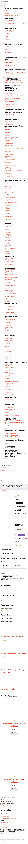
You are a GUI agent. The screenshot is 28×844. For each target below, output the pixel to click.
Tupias (6, 207)
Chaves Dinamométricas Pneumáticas (13, 98)
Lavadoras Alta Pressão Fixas (11, 433)
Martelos (7, 194)
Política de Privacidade (7, 815)
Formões (7, 348)
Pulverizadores (8, 245)
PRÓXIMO (16, 497)
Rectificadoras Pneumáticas (10, 103)
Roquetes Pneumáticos (10, 104)
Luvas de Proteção (9, 35)
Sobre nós (5, 812)
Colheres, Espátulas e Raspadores (12, 369)
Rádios (6, 212)
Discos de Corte (8, 282)
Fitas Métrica (7, 346)
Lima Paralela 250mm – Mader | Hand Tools (14, 781)
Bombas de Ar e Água (9, 189)
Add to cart (21, 535)
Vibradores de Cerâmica (10, 176)
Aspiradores (7, 129)
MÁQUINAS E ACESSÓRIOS (8, 124)
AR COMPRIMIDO (6, 77)
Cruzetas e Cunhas (9, 370)
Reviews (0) (22, 546)
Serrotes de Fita (20, 170)
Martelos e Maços (8, 353)
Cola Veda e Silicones (9, 367)
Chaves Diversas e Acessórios (11, 325)
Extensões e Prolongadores (10, 285)
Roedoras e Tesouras (9, 169)
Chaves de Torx (8, 340)
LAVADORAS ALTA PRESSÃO (15, 430)
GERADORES (5, 111)
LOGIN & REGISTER (4, 458)
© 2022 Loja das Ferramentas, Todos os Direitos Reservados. (12, 839)
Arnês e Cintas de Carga (15, 30)
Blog (3, 825)
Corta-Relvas (7, 228)
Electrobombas (8, 231)
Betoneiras (7, 132)
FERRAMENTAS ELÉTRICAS (15, 126)
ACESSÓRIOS (10, 268)
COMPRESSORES (11, 79)
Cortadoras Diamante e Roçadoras (12, 137)
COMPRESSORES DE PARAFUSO (12, 86)
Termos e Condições (7, 816)
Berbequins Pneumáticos (10, 93)
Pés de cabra (7, 386)
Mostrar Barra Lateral (6, 490)
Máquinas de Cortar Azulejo (10, 380)
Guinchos (7, 153)
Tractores (7, 251)
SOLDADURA (5, 43)
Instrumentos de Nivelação (10, 356)
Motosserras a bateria (9, 239)
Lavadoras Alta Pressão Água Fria (12, 432)
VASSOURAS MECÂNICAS (14, 440)
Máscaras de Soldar (21, 72)
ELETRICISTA (10, 404)
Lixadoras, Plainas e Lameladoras (11, 205)
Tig (6, 49)
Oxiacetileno (7, 64)
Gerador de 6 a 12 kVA (9, 116)
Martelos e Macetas (9, 383)
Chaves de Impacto (9, 327)
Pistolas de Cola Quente (10, 164)
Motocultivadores (8, 236)
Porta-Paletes (8, 305)
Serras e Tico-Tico (10, 170)
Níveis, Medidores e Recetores (11, 196)
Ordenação (7, 354)
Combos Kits (7, 135)
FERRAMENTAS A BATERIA (15, 180)
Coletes (25, 23)
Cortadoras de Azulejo (9, 139)
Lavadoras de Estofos (9, 154)
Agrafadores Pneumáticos (10, 92)
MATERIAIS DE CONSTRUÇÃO (16, 363)
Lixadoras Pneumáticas (10, 96)
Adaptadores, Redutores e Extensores (13, 276)
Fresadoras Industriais (9, 151)
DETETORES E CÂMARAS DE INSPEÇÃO (15, 454)
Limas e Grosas (8, 359)
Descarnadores (8, 410)
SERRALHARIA (10, 398)
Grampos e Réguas (9, 290)
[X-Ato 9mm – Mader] (6, 682)
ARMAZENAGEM (11, 303)
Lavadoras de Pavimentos (20, 153)
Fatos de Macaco (8, 25)
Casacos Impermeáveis (10, 23)
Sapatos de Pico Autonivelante (11, 15)
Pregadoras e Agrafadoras (10, 197)
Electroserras (8, 240)
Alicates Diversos (8, 420)
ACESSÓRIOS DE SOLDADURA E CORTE (16, 59)
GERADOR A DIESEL (12, 119)
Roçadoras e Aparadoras (10, 248)
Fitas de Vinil (7, 343)
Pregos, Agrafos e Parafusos (11, 293)
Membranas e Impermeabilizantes (12, 381)
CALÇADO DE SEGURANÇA (14, 9)
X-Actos (7, 391)
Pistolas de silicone (9, 199)
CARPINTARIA (10, 335)
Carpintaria (13, 485)
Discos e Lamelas (8, 284)
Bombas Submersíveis (9, 224)
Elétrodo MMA (8, 46)
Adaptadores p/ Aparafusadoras (11, 277)
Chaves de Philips (8, 338)
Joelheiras (7, 39)
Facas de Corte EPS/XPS (10, 373)
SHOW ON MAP (3, 470)
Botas (6, 10)
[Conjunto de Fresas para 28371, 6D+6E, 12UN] (6, 663)
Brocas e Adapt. (8, 279)
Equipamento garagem (19, 422)
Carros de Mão (8, 188)
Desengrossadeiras (9, 143)
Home (3, 485)
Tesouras (7, 250)
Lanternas (7, 213)
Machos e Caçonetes (9, 332)
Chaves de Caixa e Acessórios (11, 329)
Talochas (7, 378)
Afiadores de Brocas (9, 128)
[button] (26, 483)
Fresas (6, 288)
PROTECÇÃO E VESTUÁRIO (15, 69)
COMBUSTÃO (10, 257)
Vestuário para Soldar (9, 74)
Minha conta (5, 822)
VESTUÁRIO (9, 19)
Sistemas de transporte (10, 296)
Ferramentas (7, 485)
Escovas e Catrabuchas (10, 287)
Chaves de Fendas (9, 337)
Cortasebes (7, 229)
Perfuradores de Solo (9, 242)
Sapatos (7, 13)
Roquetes (7, 330)
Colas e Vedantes (8, 366)
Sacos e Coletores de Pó (10, 280)
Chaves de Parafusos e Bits (10, 324)
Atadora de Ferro (8, 186)
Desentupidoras (8, 145)
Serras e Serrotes (8, 345)
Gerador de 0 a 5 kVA (9, 114)
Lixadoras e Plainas (9, 156)
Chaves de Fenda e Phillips (10, 409)
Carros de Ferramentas (10, 306)
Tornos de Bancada (9, 399)
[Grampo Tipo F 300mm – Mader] (6, 629)
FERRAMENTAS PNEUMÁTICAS (11, 90)
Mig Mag (7, 48)
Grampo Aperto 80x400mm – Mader (14, 653)
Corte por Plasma (8, 51)
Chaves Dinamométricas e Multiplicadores (13, 321)
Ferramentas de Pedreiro (10, 392)
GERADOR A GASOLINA (13, 113)
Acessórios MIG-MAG (9, 62)
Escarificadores (8, 232)
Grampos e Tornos (9, 349)
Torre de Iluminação (9, 264)
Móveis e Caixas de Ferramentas (11, 311)
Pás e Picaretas (8, 375)
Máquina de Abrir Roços (10, 159)
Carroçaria (7, 424)
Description (4, 546)
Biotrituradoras (8, 226)
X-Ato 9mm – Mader (8, 689)
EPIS (4, 7)
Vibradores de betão (9, 175)
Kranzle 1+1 (7, 442)
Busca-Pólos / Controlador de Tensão (12, 415)
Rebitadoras (7, 208)
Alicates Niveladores (9, 364)
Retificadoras (8, 167)
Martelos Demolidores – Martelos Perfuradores (14, 161)
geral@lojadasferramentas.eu (10, 804)
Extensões (7, 414)
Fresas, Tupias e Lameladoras (11, 150)
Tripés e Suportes (9, 298)
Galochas (7, 12)
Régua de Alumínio (19, 388)
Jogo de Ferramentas (9, 309)
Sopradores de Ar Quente (10, 172)
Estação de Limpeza (20, 148)
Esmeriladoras (8, 148)
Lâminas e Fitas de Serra (10, 295)
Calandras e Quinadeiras (10, 142)
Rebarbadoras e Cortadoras (10, 165)
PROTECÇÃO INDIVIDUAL (14, 29)
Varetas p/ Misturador (9, 394)
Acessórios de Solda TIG (10, 61)
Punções (7, 384)
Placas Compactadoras (9, 260)
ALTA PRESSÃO (6, 429)
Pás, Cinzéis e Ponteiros (10, 291)
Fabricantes (5, 827)
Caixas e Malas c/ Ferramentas (11, 308)
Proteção (7, 357)
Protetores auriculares (9, 38)
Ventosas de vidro (9, 106)
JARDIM (8, 223)
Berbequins (7, 131)
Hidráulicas (23, 424)
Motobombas (8, 234)
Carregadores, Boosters (10, 422)
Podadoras (7, 243)
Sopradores (7, 247)
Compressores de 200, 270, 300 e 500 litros (14, 82)
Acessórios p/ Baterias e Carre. (11, 274)
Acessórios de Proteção (13, 70)
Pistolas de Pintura (9, 100)
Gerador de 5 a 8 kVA (9, 121)
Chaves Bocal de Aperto (10, 319)
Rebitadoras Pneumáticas (10, 101)
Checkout (5, 824)
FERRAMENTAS (6, 301)
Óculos (6, 36)
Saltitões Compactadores (10, 261)
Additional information (13, 546)
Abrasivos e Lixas (8, 271)
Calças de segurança (9, 22)
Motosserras (7, 237)
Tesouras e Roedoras (9, 215)
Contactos (5, 813)
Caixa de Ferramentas (9, 407)
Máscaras (7, 33)
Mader (13, 553)
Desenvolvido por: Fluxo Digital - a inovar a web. (9, 840)
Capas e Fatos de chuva (10, 20)
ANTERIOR (17, 495)
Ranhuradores (10, 388)
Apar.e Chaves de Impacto (10, 185)
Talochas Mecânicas (9, 263)
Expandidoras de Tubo (9, 193)
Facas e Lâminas (8, 342)
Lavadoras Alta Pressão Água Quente (12, 435)
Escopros (7, 372)
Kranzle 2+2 (7, 443)
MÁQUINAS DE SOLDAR (13, 45)
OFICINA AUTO (10, 419)
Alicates (7, 317)
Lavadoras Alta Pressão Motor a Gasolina (13, 436)
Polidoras (7, 157)
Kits (6, 191)
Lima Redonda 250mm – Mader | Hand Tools (14, 725)
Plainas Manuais (8, 351)
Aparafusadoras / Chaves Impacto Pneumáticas (14, 95)
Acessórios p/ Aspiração (10, 269)
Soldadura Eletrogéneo (10, 65)
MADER (16, 732)
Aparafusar (7, 273)
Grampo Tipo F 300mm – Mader (12, 636)
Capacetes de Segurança (10, 31)
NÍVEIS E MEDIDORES (13, 452)
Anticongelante (18, 420)
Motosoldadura (8, 52)
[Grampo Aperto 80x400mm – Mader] (6, 646)
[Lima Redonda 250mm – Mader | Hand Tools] (11, 708)
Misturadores (8, 162)
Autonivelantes (8, 389)
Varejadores (7, 253)
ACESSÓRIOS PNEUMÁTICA (15, 110)
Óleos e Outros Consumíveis (11, 401)
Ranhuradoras (8, 219)
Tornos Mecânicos (9, 173)
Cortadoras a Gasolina (9, 258)
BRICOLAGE (5, 448)
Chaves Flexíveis (8, 322)
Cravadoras (7, 140)
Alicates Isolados (8, 406)
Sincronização (15, 424)
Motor (9, 425)
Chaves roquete (8, 218)
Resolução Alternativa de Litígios (9, 818)
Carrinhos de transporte (10, 312)
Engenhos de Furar (9, 146)
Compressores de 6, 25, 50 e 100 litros (13, 80)
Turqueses (7, 377)
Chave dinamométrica (9, 134)
